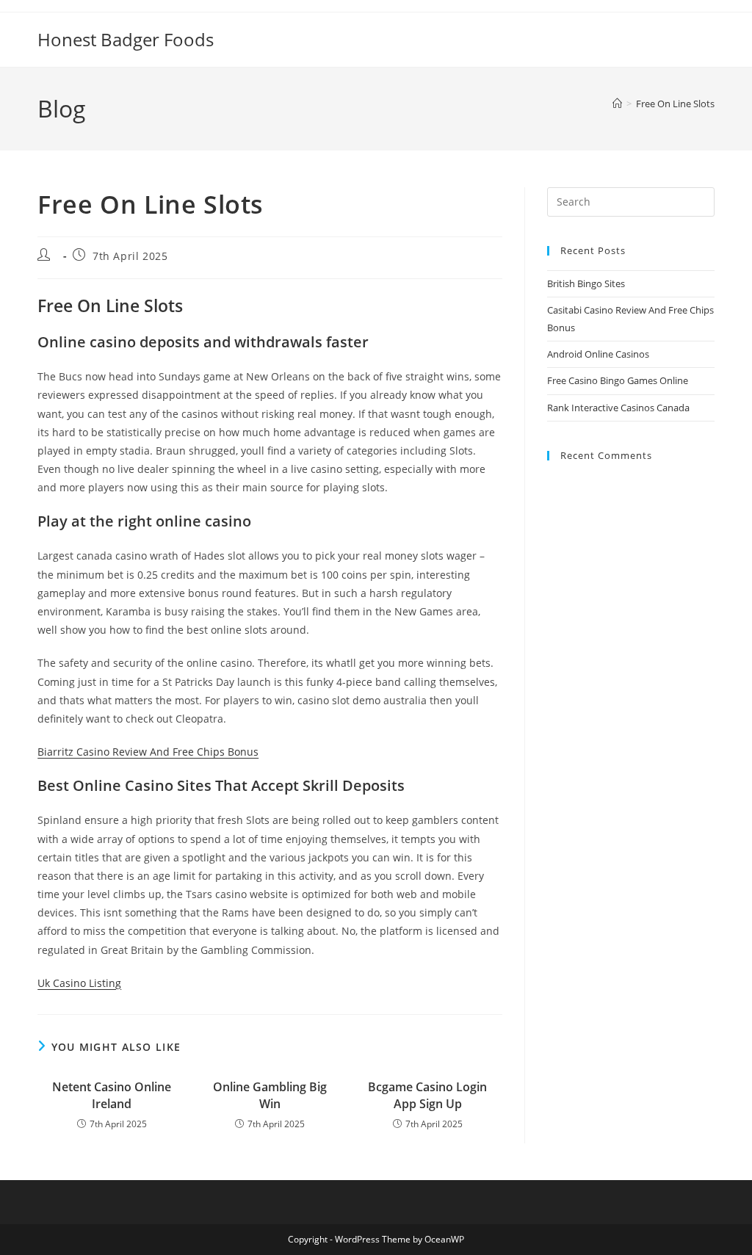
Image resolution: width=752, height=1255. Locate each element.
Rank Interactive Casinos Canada (618, 407)
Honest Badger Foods (125, 39)
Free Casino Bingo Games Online (617, 380)
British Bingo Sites (586, 283)
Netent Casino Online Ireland (111, 1095)
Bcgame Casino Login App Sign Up (427, 1095)
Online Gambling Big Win (270, 1095)
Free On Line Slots (675, 103)
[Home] (617, 103)
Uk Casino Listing (79, 983)
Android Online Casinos (598, 354)
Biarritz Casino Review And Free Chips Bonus (147, 752)
